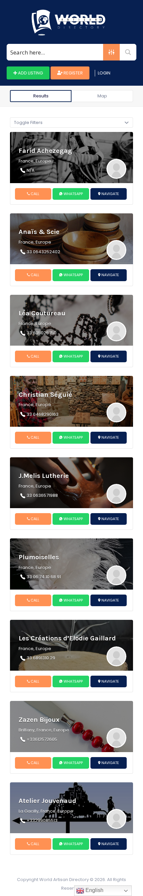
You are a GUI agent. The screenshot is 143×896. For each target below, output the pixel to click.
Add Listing (30, 73)
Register (73, 73)
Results (41, 96)
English (93, 890)
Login (104, 73)
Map (102, 96)
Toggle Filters (28, 122)
